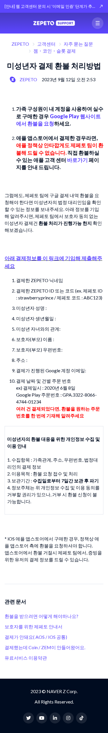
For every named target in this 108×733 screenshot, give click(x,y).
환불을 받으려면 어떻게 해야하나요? (41, 616)
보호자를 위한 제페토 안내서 (33, 626)
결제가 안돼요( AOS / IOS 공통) (36, 637)
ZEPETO (20, 44)
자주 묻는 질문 (78, 44)
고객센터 (46, 44)
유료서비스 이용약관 (26, 657)
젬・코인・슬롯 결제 (54, 50)
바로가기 (77, 160)
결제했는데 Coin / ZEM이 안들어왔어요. (45, 647)
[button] (97, 23)
